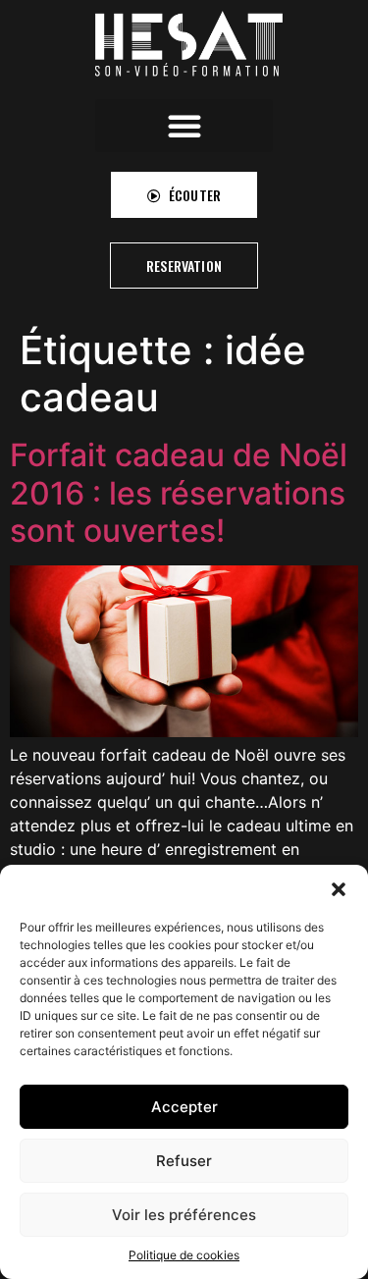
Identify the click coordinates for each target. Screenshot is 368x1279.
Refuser (184, 1160)
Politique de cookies (184, 1255)
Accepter (184, 1106)
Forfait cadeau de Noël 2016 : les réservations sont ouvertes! (178, 493)
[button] (338, 889)
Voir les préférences (184, 1214)
